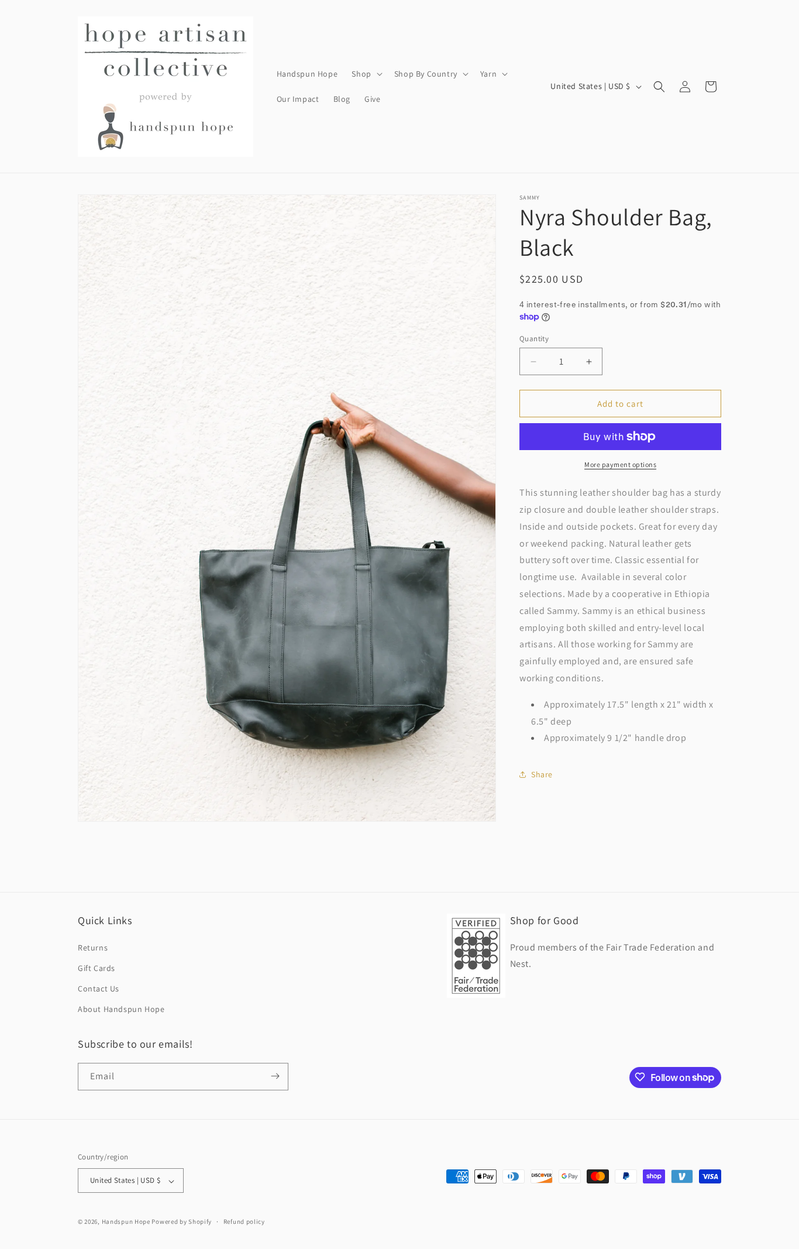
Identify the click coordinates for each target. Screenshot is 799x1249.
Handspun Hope (126, 1222)
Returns (93, 947)
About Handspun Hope (121, 1009)
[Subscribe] (275, 1076)
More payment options (620, 464)
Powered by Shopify (181, 1222)
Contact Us (98, 988)
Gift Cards (96, 967)
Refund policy (244, 1221)
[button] (366, 73)
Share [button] (542, 774)
